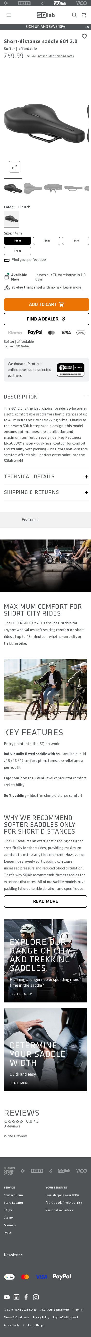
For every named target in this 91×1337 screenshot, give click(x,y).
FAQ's (8, 1210)
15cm (46, 240)
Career (8, 1218)
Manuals (10, 1225)
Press (8, 1233)
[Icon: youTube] (7, 1297)
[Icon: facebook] (26, 1297)
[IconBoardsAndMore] (9, 1171)
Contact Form (13, 1195)
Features (30, 519)
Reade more (19, 1083)
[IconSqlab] (60, 3)
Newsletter (13, 1255)
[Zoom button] (14, 166)
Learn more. (72, 287)
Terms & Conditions (16, 1317)
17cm (17, 251)
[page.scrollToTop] (84, 1325)
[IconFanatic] (42, 3)
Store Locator (13, 1203)
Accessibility (11, 1325)
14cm (17, 240)
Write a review (15, 1136)
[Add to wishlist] (84, 36)
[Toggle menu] (9, 15)
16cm (75, 240)
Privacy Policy (41, 1317)
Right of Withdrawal (65, 1317)
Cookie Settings (33, 1325)
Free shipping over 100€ (62, 1195)
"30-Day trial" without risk (64, 1203)
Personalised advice (60, 1210)
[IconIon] (24, 3)
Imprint (77, 1310)
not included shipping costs (56, 56)
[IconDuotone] (6, 3)
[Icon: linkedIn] (16, 1297)
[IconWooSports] (81, 3)
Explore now (21, 994)
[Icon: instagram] (36, 1297)
